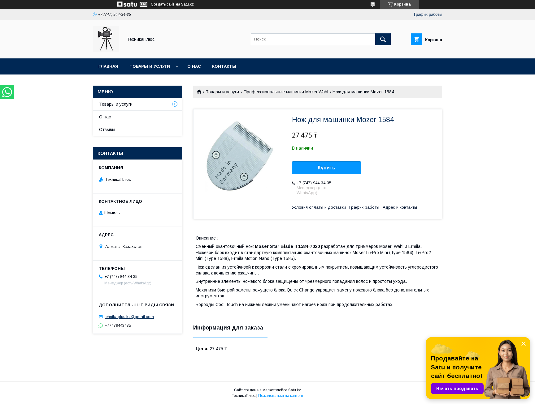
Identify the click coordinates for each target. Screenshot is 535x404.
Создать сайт (162, 4)
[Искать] (383, 39)
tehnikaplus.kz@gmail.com (129, 316)
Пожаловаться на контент (280, 395)
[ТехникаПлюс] (106, 50)
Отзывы (107, 129)
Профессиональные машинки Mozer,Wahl (286, 91)
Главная (108, 66)
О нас (194, 66)
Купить (326, 167)
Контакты (224, 66)
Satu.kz (294, 390)
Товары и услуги (149, 66)
